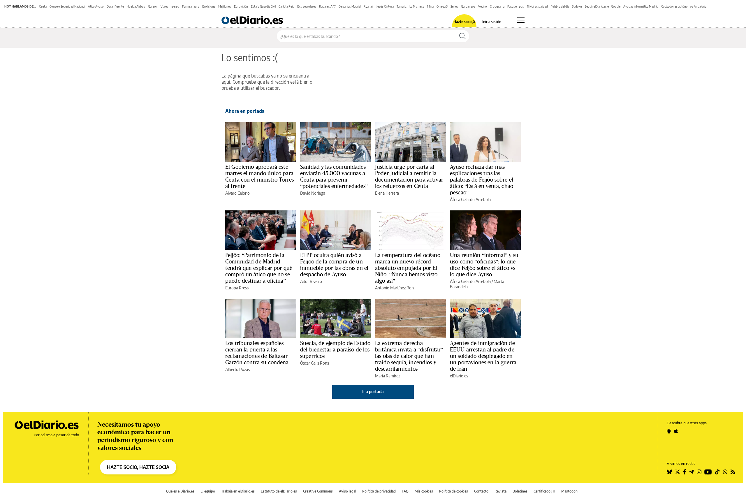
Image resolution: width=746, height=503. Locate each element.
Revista (500, 491)
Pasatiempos (515, 6)
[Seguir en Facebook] (684, 471)
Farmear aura (190, 6)
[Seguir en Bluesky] (669, 471)
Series (454, 6)
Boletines (520, 491)
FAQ (405, 491)
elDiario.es (459, 375)
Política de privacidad (379, 491)
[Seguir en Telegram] (691, 471)
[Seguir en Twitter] (677, 471)
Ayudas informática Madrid (640, 6)
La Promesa (416, 6)
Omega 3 (442, 6)
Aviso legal (347, 491)
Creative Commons (318, 491)
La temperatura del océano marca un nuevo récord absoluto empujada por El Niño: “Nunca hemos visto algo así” (407, 268)
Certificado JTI (544, 491)
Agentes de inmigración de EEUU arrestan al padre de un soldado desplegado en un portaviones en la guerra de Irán (483, 356)
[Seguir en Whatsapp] (725, 471)
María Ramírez (387, 375)
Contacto (481, 491)
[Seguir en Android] (669, 431)
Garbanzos (468, 6)
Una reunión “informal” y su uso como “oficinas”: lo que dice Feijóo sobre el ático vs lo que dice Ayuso (484, 265)
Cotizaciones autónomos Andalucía (683, 6)
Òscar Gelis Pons (314, 362)
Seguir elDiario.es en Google (602, 6)
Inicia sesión (491, 22)
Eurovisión (241, 6)
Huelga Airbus (136, 6)
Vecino (482, 6)
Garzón (153, 6)
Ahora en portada (245, 111)
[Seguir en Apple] (676, 431)
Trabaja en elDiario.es (238, 491)
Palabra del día (560, 6)
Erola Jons (208, 6)
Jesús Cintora (385, 6)
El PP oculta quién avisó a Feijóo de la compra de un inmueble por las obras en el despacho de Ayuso (334, 265)
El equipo (207, 491)
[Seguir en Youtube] (708, 471)
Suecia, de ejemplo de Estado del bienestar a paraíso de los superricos (335, 349)
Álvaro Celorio (237, 193)
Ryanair (369, 6)
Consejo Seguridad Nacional (67, 6)
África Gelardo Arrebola (470, 199)
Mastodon (569, 491)
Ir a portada (373, 391)
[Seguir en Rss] (733, 471)
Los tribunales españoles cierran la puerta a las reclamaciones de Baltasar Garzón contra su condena (257, 353)
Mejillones (224, 6)
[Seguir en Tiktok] (717, 471)
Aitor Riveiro (311, 281)
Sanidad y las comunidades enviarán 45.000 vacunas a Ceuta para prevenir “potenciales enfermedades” (334, 176)
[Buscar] (462, 36)
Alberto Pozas (237, 369)
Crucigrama (497, 6)
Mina (430, 6)
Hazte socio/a (464, 22)
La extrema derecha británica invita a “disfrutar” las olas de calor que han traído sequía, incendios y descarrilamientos (409, 356)
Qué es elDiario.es (180, 491)
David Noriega (312, 193)
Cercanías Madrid (350, 6)
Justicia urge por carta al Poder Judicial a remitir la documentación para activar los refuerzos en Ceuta (409, 176)
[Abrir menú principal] (521, 20)
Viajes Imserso (170, 6)
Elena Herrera (387, 193)
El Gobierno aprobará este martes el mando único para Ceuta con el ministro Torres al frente (259, 176)
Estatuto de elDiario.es (279, 491)
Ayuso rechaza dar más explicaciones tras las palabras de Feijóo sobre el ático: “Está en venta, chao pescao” (481, 179)
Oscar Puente (115, 6)
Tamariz (402, 6)
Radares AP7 (327, 6)
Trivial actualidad (537, 6)
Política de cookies (453, 491)
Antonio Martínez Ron (394, 287)
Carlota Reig (286, 6)
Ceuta (43, 6)
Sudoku (577, 6)
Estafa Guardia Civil (263, 6)
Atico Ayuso (96, 6)
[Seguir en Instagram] (699, 471)
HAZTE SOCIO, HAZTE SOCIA (138, 467)
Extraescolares (306, 6)
